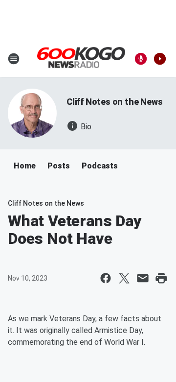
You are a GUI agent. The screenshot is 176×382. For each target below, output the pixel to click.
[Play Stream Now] (160, 59)
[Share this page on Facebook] (105, 278)
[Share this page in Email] (143, 278)
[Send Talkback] (141, 59)
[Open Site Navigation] (14, 59)
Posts (58, 165)
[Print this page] (161, 278)
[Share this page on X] (124, 278)
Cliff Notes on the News (114, 101)
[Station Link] (81, 58)
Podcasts (100, 165)
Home (25, 165)
